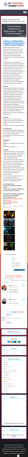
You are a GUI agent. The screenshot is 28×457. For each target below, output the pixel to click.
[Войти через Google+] (7, 315)
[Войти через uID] (12, 312)
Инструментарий (8, 366)
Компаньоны (7, 373)
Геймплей (6, 381)
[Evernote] (17, 342)
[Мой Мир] (13, 342)
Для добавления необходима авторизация (14, 423)
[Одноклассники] (11, 342)
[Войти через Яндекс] (23, 312)
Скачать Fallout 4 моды (14, 19)
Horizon (10, 203)
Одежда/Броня (6, 21)
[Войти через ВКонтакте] (15, 312)
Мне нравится (18, 270)
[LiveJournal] (19, 342)
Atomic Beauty (14, 202)
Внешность (6, 388)
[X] (15, 342)
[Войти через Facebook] (20, 312)
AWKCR (9, 198)
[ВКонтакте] (8, 342)
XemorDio (14, 285)
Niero (19, 263)
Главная (5, 19)
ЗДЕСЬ (8, 161)
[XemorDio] (5, 290)
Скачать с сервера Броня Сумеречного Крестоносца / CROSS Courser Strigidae (14, 43)
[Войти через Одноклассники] (17, 312)
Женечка (14, 299)
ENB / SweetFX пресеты (9, 386)
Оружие (6, 364)
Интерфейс (6, 377)
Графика (6, 362)
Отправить (9, 322)
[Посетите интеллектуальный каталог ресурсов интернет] (14, 436)
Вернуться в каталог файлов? (18, 21)
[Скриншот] (9, 218)
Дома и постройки (8, 383)
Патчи (5, 368)
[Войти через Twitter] (10, 315)
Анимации (6, 375)
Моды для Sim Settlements (10, 370)
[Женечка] (5, 303)
